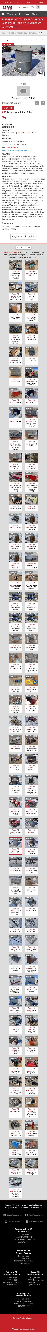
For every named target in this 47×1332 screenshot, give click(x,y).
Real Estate (24, 14)
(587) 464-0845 (24, 1263)
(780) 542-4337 (24, 1242)
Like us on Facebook (36, 1222)
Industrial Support (34, 33)
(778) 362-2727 (24, 1306)
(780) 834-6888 (12, 1284)
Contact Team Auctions (14, 1215)
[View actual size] (36, 40)
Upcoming (11, 14)
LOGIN (28, 2)
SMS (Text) (30, 98)
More (34, 14)
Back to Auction (23, 247)
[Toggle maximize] (42, 40)
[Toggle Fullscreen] (31, 40)
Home (4, 33)
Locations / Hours (11, 2)
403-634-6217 (22, 133)
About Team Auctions (36, 1215)
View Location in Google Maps (15, 150)
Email (24, 98)
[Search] (38, 7)
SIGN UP (40, 2)
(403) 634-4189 (35, 1284)
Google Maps (23, 1234)
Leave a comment (15, 1222)
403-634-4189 (13, 147)
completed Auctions (12, 33)
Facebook (16, 98)
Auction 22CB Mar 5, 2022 (23, 33)
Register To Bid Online (23, 236)
